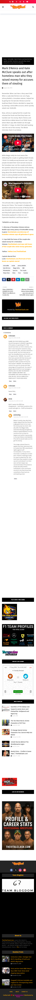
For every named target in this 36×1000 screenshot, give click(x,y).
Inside (13, 265)
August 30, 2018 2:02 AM (14, 338)
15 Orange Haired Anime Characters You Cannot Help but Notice (21, 732)
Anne (10, 399)
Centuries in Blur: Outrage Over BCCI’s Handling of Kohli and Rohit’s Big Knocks (21, 959)
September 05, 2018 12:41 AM (16, 401)
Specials (15, 270)
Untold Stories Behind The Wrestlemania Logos (19, 743)
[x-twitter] (16, 2)
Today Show (6, 273)
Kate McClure (6, 268)
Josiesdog (17, 415)
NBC (23, 268)
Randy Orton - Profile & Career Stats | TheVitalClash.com (21, 752)
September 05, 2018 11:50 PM (21, 417)
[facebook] (13, 2)
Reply (10, 381)
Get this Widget (18, 693)
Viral (19, 273)
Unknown (11, 336)
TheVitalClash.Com (8, 940)
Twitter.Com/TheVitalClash (17, 251)
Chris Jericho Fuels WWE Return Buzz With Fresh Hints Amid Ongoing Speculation (21, 971)
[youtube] (27, 2)
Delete (14, 381)
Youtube (25, 273)
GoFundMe (11, 59)
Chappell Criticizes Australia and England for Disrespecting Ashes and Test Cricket (22, 982)
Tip (18, 947)
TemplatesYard (19, 995)
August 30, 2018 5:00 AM (14, 388)
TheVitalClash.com (22, 310)
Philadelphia (6, 270)
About (17, 991)
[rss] (10, 2)
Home (5, 59)
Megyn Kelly (16, 268)
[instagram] (20, 2)
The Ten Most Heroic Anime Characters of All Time (20, 722)
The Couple (23, 270)
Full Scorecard (18, 691)
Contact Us (25, 991)
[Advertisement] (18, 35)
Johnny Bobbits (22, 265)
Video (13, 273)
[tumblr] (24, 2)
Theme (18, 996)
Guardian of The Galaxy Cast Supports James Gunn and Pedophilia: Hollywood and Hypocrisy (20, 710)
